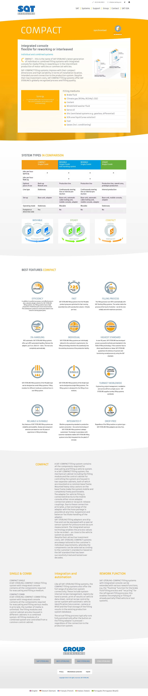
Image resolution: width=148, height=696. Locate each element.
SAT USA (125, 8)
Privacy (61, 672)
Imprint (88, 672)
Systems (86, 8)
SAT (77, 8)
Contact (115, 8)
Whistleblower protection (74, 672)
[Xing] (124, 2)
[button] (23, 100)
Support (96, 8)
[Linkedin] (129, 2)
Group (106, 8)
